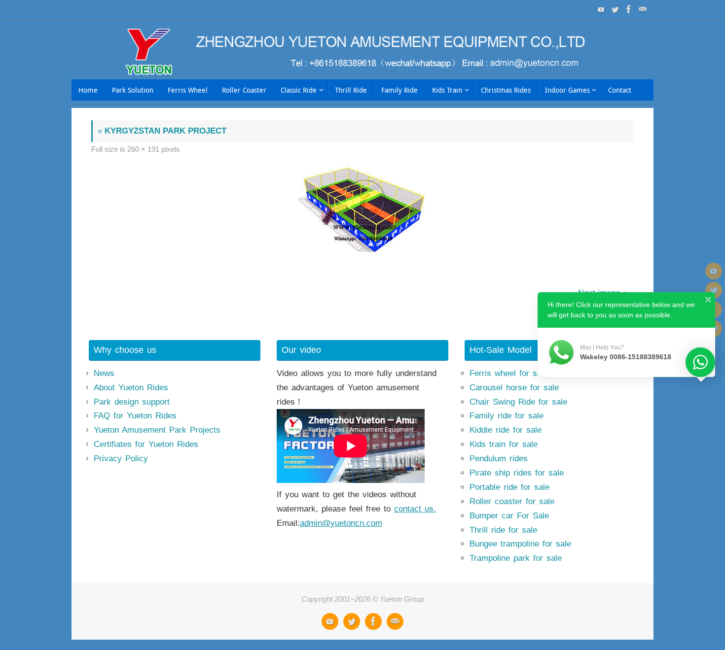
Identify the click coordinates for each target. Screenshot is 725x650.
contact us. (415, 508)
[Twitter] (614, 9)
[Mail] (642, 9)
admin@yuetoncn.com (341, 523)
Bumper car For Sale (509, 515)
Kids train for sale (504, 444)
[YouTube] (600, 9)
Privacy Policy (121, 458)
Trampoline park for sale (516, 558)
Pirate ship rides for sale (517, 473)
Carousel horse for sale (514, 387)
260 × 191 (143, 149)
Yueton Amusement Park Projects (157, 430)
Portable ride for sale (509, 487)
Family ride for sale (507, 415)
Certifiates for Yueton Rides (146, 444)
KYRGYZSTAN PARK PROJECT (162, 131)
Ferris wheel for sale (509, 373)
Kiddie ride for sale (506, 430)
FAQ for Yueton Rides (135, 415)
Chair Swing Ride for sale (518, 402)
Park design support (132, 402)
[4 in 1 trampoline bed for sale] (362, 212)
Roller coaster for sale (512, 501)
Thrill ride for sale (503, 530)
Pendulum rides (499, 458)
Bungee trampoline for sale (520, 543)
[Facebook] (628, 9)
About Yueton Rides (131, 387)
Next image (599, 293)
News (104, 373)
